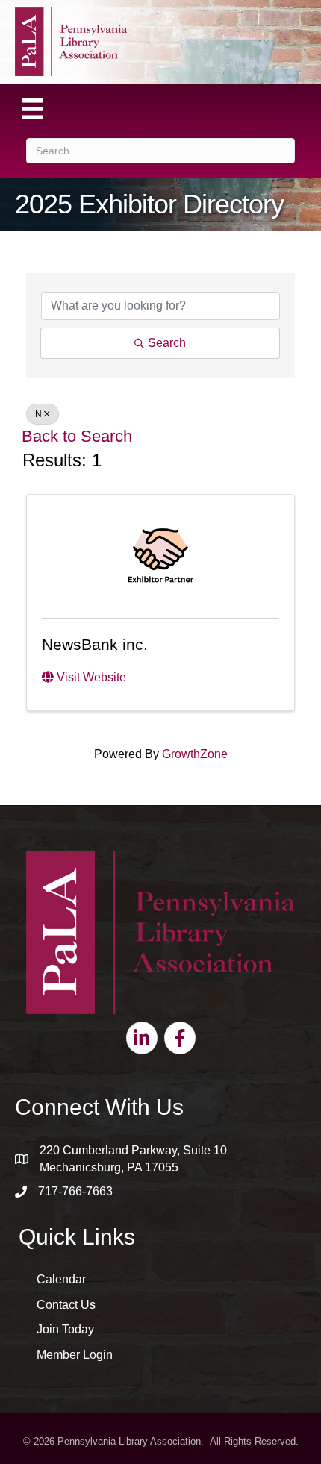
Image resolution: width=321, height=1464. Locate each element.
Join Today (65, 1329)
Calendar (61, 1279)
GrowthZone (195, 754)
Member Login (75, 1354)
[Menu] (32, 109)
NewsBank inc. (95, 644)
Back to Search (77, 436)
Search (167, 343)
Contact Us (66, 1304)
